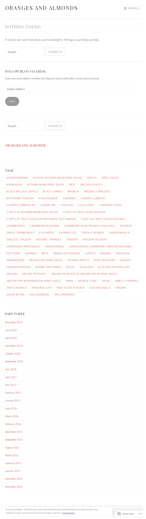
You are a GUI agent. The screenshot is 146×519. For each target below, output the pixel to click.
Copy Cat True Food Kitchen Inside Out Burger (41, 218)
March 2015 (12, 455)
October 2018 (12, 353)
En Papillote (68, 232)
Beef (72, 184)
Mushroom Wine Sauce (46, 260)
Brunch (73, 191)
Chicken (67, 205)
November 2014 (13, 486)
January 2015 (12, 470)
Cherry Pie (48, 205)
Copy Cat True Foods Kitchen (103, 218)
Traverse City (42, 287)
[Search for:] (25, 52)
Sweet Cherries (126, 280)
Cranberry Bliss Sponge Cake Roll (89, 225)
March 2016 (12, 416)
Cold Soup (86, 205)
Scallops (86, 267)
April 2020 (11, 338)
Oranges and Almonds (41, 7)
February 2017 (13, 392)
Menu (133, 8)
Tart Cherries (17, 287)
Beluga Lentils (92, 184)
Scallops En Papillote (114, 267)
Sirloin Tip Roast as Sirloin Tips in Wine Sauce (84, 273)
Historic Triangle (49, 239)
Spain (69, 280)
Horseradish (54, 246)
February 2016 (13, 424)
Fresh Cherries (93, 232)
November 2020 (13, 322)
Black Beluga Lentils (22, 191)
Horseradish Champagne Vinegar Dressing (100, 246)
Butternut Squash (20, 198)
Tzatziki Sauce (99, 287)
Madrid (106, 253)
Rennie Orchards (48, 267)
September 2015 (14, 439)
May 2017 (10, 384)
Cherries (69, 198)
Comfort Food (110, 205)
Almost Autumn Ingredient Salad (57, 177)
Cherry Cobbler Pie (21, 205)
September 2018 (14, 361)
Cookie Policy (68, 512)
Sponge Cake (87, 280)
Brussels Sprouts (97, 191)
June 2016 (11, 408)
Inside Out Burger (66, 253)
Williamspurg (65, 294)
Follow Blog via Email (26, 71)
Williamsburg (39, 294)
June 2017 (11, 377)
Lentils (90, 253)
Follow (12, 101)
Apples (92, 177)
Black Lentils (53, 191)
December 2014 (14, 478)
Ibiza (45, 253)
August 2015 (12, 447)
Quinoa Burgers (19, 267)
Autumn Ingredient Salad (45, 184)
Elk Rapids (46, 232)
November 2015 (13, 431)
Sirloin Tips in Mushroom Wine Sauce (34, 280)
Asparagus (14, 184)
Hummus (31, 253)
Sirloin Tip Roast (34, 273)
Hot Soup (13, 253)
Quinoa (125, 260)
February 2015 (13, 463)
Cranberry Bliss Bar (44, 225)
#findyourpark (17, 177)
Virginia (121, 287)
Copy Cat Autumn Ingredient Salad (32, 212)
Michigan (123, 253)
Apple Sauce (110, 177)
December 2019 (14, 345)
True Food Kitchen (70, 287)
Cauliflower (48, 198)
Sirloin (12, 273)
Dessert (126, 225)
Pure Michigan (104, 260)
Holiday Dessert (95, 239)
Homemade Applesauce (23, 246)
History (72, 239)
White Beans (16, 294)
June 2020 (11, 330)
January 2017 (12, 400)
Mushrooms (15, 260)
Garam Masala (119, 232)
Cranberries (16, 225)
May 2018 (10, 369)
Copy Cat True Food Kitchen (84, 212)
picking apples (78, 260)
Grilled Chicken (19, 239)
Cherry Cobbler (93, 198)
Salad (70, 267)
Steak (106, 280)
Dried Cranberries (20, 232)
